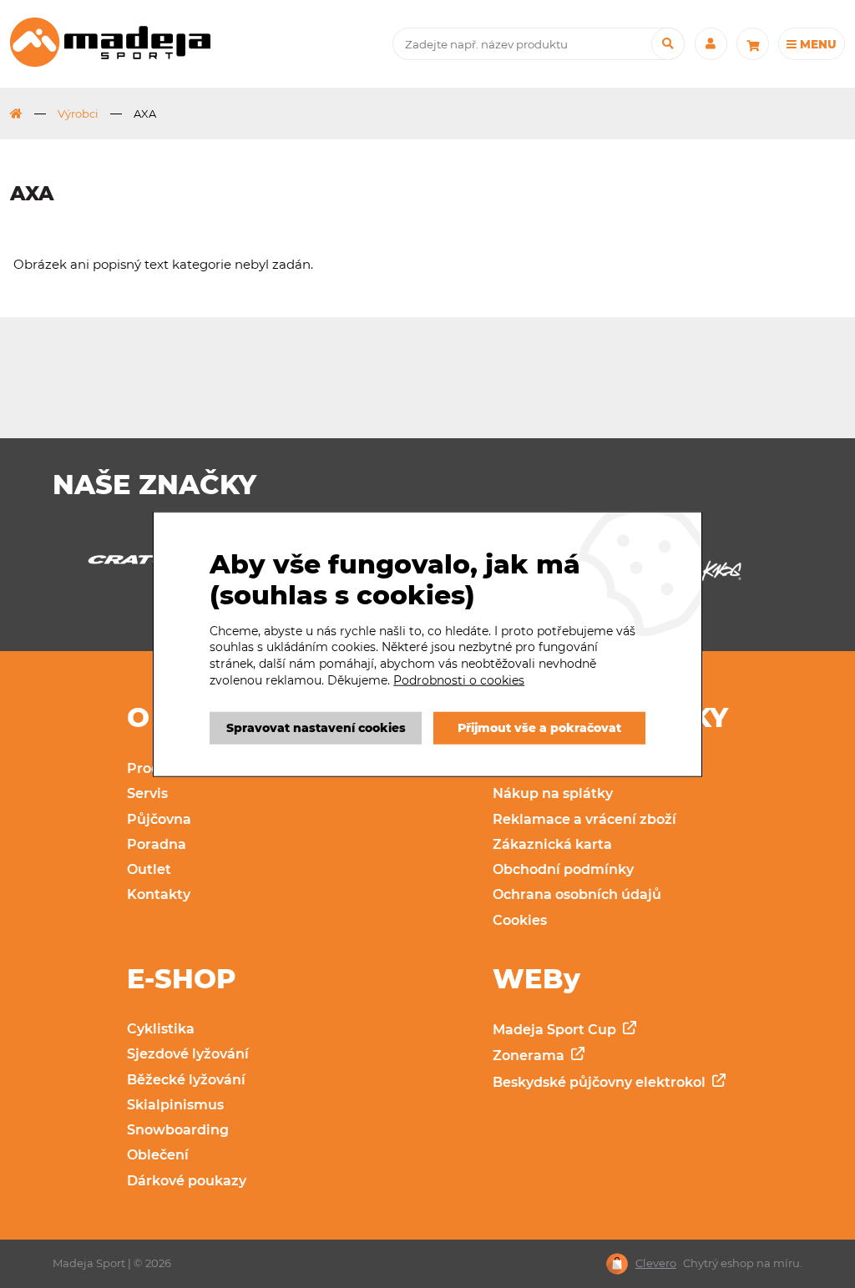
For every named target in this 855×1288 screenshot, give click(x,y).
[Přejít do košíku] (752, 44)
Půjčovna (159, 819)
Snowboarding (178, 1130)
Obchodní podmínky (563, 869)
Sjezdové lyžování (188, 1054)
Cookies (520, 920)
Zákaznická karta (552, 844)
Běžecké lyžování (186, 1080)
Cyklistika (161, 1029)
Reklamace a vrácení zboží (584, 819)
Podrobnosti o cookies (458, 679)
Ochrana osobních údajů (577, 894)
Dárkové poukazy (186, 1181)
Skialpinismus (175, 1105)
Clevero (655, 1263)
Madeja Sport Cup (556, 1030)
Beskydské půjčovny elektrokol (601, 1082)
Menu (817, 44)
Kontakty (158, 894)
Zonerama (530, 1055)
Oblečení (158, 1155)
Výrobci (78, 113)
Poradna (156, 844)
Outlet (149, 869)
